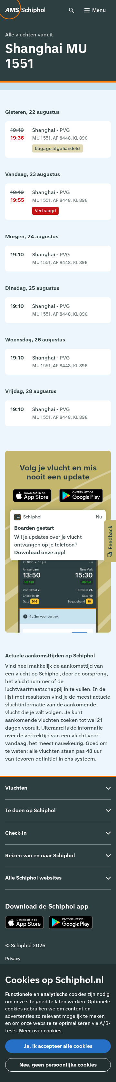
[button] (110, 541)
